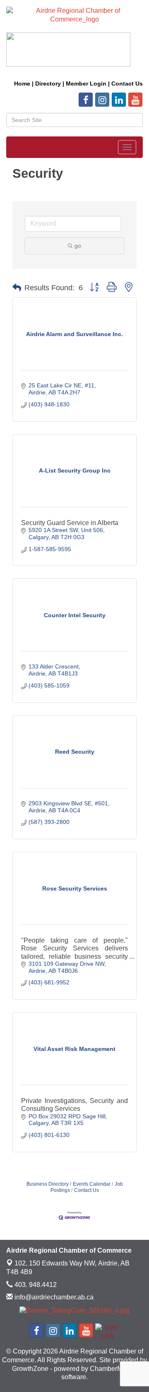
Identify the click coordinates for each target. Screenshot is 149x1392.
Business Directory (47, 1184)
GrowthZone (30, 1368)
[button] (16, 287)
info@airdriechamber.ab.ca (53, 1297)
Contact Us (86, 1190)
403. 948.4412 (35, 1284)
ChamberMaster (113, 1368)
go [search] (77, 245)
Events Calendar (92, 1184)
